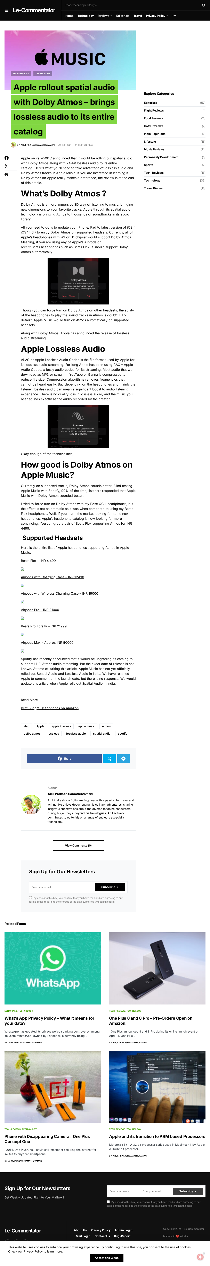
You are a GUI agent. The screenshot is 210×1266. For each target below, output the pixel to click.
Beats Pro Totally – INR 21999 (44, 626)
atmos (106, 726)
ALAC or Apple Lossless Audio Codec (50, 360)
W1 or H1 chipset (73, 237)
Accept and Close (106, 1257)
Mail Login (83, 1236)
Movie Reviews (154, 149)
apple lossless (61, 726)
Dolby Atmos (31, 204)
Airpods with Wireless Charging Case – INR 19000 (59, 593)
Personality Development (161, 157)
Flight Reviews (154, 110)
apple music (86, 726)
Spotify (26, 659)
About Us (80, 1230)
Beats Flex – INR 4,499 (38, 561)
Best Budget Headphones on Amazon (50, 708)
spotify (122, 733)
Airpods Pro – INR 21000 (40, 610)
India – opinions (154, 133)
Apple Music (43, 320)
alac (26, 726)
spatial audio (101, 733)
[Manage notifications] (200, 1257)
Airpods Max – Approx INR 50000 (47, 642)
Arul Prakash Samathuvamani (70, 794)
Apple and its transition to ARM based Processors (157, 1136)
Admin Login (123, 1230)
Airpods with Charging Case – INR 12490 (52, 577)
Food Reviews (153, 118)
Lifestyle (150, 141)
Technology (42, 73)
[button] (7, 10)
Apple (40, 726)
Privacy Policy (101, 1230)
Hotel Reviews (153, 126)
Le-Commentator (34, 10)
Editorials (150, 102)
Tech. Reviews (21, 73)
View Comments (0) (78, 845)
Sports (148, 165)
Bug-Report (122, 1236)
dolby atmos (32, 733)
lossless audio (76, 733)
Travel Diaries (153, 188)
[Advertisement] (174, 56)
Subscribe (108, 887)
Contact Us (102, 1236)
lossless (53, 733)
